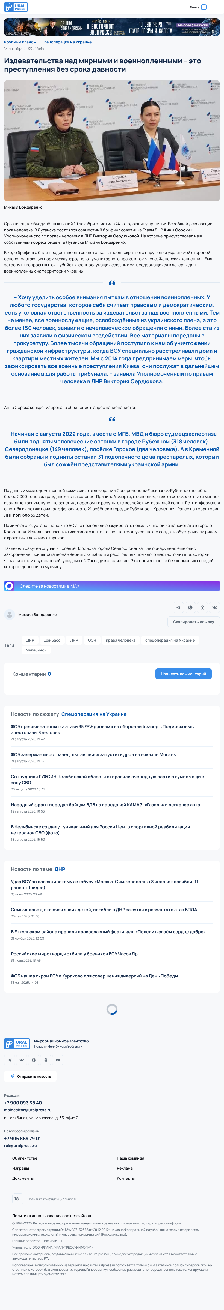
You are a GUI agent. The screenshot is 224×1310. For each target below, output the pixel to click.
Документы (23, 1178)
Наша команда (130, 1158)
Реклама (125, 1168)
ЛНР (74, 640)
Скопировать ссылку (193, 622)
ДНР (30, 640)
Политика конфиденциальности (52, 1199)
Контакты (126, 1178)
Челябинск (36, 650)
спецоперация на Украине (170, 640)
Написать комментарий (183, 673)
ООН (92, 640)
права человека (120, 640)
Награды (20, 1168)
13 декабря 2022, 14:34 (24, 48)
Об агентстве (24, 1158)
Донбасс (52, 640)
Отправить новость (34, 1076)
